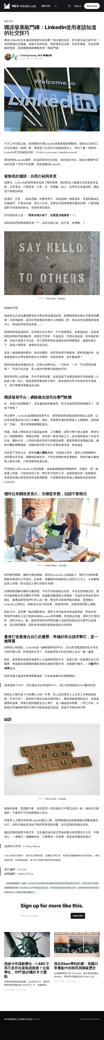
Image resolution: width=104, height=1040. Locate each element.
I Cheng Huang (28, 55)
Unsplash (61, 298)
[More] (56, 6)
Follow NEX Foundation (90, 1019)
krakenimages (51, 565)
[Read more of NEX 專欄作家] (14, 57)
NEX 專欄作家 (45, 55)
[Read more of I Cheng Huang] (8, 57)
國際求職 (45, 6)
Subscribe (92, 6)
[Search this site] (69, 6)
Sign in (77, 6)
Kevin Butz (51, 298)
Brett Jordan (51, 799)
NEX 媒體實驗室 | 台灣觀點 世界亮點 (18, 1019)
